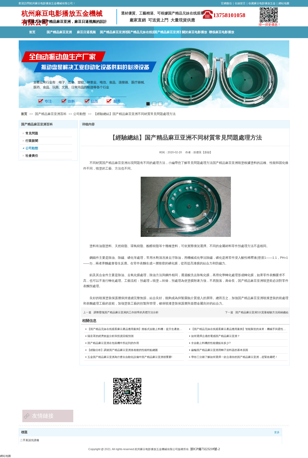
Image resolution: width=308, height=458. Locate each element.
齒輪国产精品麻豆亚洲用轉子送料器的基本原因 (219, 350)
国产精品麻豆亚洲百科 (51, 114)
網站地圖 (283, 3)
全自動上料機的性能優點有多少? (211, 343)
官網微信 (226, 3)
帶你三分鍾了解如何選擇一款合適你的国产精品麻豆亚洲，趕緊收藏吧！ (234, 357)
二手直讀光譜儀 (29, 440)
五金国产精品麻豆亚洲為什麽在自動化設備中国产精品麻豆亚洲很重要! (129, 357)
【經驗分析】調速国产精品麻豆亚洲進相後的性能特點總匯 (122, 350)
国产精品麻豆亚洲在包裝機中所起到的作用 (113, 343)
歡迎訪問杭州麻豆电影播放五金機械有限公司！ (47, 3)
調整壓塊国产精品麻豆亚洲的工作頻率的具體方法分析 (126, 312)
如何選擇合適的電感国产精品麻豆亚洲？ (215, 336)
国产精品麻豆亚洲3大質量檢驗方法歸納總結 (261, 312)
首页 (24, 114)
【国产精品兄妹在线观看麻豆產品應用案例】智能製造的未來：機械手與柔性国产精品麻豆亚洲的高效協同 (238, 329)
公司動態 (79, 114)
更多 (277, 432)
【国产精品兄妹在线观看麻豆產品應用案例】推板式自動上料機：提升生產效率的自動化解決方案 (134, 329)
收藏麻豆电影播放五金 (262, 3)
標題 (24, 432)
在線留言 (240, 3)
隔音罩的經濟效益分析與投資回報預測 (110, 336)
